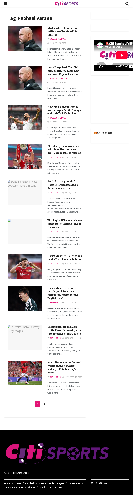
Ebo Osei (54, 302)
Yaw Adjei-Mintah (58, 39)
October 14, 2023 (72, 338)
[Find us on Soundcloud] (105, 483)
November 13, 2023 (73, 264)
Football (29, 483)
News (18, 483)
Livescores (74, 483)
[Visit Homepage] (66, 3)
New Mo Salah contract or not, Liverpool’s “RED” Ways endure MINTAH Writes (64, 110)
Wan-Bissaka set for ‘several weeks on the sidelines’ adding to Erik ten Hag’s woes (64, 367)
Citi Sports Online (20, 472)
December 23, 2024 (58, 122)
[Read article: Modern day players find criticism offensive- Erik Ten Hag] (25, 38)
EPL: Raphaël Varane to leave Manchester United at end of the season (64, 224)
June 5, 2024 (70, 157)
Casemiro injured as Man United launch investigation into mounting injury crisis (64, 330)
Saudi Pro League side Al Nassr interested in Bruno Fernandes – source (62, 185)
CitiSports (55, 157)
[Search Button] (127, 3)
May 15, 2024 (70, 193)
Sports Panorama (13, 487)
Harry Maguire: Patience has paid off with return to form (64, 257)
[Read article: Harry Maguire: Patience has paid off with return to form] (25, 266)
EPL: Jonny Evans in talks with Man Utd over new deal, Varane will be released (64, 149)
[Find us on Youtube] (100, 483)
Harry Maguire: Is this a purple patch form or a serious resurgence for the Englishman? (62, 293)
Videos (31, 487)
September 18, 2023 (73, 377)
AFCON (59, 487)
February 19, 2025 (57, 82)
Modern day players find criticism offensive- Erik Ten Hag (62, 31)
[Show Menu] (5, 3)
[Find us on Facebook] (96, 483)
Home (7, 483)
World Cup (45, 487)
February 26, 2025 (57, 43)
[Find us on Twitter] (92, 483)
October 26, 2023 (70, 302)
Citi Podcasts (104, 132)
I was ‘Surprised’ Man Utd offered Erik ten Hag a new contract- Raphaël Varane (63, 71)
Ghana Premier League (51, 483)
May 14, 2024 (70, 231)
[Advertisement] (113, 101)
